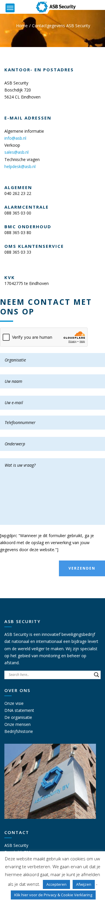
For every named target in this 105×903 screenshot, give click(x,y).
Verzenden (82, 568)
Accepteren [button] (56, 884)
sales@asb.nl (16, 152)
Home (22, 25)
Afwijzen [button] (83, 884)
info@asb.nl (15, 138)
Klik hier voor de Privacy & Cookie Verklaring (53, 894)
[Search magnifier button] (96, 675)
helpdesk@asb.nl (20, 166)
